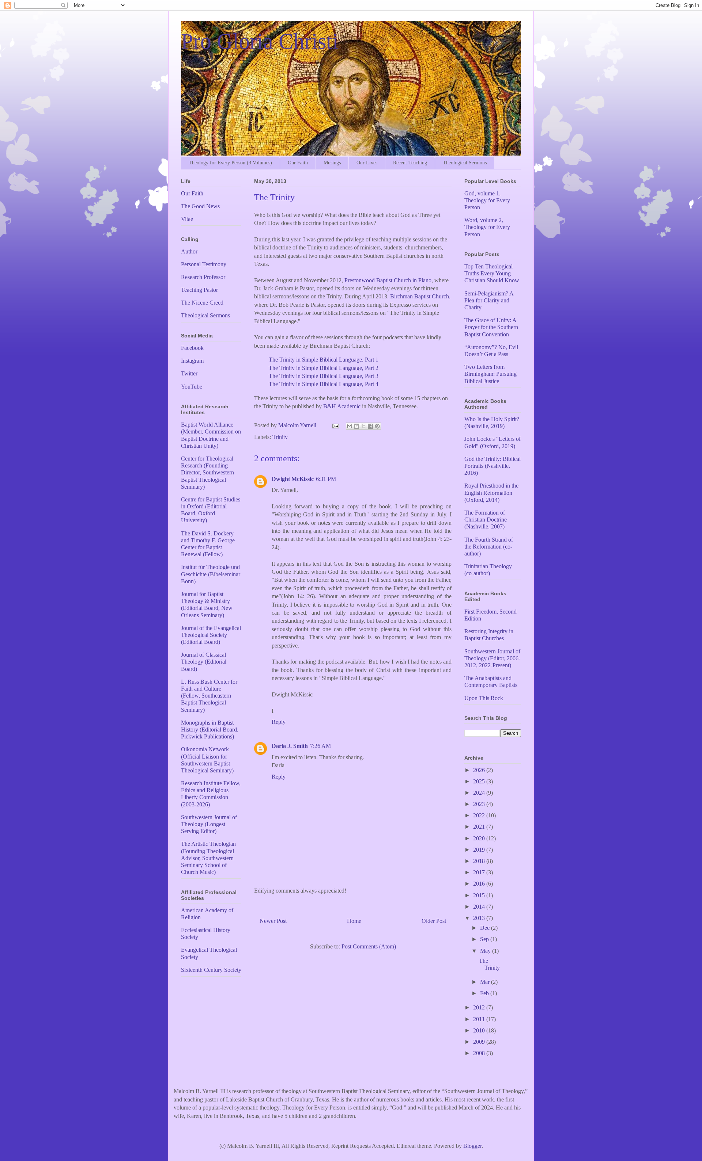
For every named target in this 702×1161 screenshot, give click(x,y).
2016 (479, 884)
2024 (479, 793)
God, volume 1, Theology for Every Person (487, 200)
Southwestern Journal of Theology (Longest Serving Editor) (209, 824)
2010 (479, 1030)
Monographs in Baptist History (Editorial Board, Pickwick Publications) (209, 729)
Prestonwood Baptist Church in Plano (387, 280)
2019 (479, 850)
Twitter (189, 373)
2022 (479, 815)
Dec (485, 928)
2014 (479, 907)
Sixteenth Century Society (211, 970)
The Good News (200, 206)
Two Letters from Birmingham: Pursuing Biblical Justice (490, 374)
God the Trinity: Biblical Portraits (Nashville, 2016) (492, 466)
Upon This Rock (483, 698)
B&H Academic (342, 406)
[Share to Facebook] (370, 426)
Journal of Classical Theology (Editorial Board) (203, 662)
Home (354, 921)
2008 (479, 1053)
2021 (479, 827)
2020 (479, 838)
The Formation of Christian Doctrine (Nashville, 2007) (485, 519)
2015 (479, 895)
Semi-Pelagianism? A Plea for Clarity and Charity (488, 300)
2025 (479, 781)
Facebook (192, 348)
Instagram (192, 361)
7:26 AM (320, 746)
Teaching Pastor (199, 290)
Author (189, 251)
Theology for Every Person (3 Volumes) (230, 162)
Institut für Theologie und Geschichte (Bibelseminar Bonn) (210, 574)
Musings (332, 162)
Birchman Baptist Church (419, 296)
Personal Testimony (203, 264)
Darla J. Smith (290, 746)
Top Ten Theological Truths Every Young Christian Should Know (491, 273)
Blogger (472, 1146)
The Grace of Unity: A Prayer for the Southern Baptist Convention (491, 327)
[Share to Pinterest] (377, 426)
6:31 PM (326, 479)
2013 (479, 918)
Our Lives (366, 162)
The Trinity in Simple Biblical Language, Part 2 (323, 368)
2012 (479, 1007)
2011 (479, 1019)
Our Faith (298, 162)
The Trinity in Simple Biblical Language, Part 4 (323, 384)
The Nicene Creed (202, 302)
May (486, 951)
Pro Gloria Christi (260, 41)
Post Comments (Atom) (368, 946)
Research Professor (203, 277)
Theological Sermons (465, 162)
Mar (485, 982)
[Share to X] (363, 426)
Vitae (187, 219)
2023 (479, 804)
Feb (485, 993)
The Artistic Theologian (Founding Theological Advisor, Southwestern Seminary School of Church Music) (208, 858)
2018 (479, 861)
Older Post (434, 921)
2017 (479, 872)
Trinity (280, 437)
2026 (479, 770)
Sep (485, 939)
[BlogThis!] (356, 426)
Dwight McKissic (293, 479)
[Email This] (349, 426)
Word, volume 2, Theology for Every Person (487, 227)
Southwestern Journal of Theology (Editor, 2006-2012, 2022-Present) (492, 658)
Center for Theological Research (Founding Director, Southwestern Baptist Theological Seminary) (207, 472)
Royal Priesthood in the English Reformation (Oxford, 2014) (491, 492)
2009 (479, 1042)
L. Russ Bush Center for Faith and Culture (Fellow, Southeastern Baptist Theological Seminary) (209, 696)
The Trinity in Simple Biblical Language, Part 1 (323, 359)
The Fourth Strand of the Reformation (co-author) (488, 546)
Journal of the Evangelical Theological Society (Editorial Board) (211, 635)
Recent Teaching (410, 162)
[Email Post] (334, 425)
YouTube (191, 386)
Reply (279, 722)
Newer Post (273, 921)
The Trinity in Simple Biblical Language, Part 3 (323, 376)
